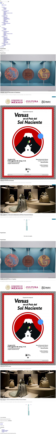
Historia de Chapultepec (7, 39)
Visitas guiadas (5, 15)
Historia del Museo (6, 38)
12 (28, 412)
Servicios (5, 14)
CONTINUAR (9, 420)
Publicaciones (4, 24)
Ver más (54, 96)
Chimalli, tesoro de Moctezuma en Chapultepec (10, 92)
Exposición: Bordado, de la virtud (8, 33)
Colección (5, 8)
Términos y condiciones (5, 430)
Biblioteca (5, 13)
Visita (2, 30)
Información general (6, 10)
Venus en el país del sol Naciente (7, 180)
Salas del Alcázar (6, 21)
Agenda (5, 12)
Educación (3, 22)
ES (1, 3)
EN (3, 3)
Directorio (3, 429)
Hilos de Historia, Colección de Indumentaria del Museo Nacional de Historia (16, 214)
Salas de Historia (6, 41)
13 (28, 413)
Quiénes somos (6, 16)
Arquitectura (5, 17)
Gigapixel (5, 9)
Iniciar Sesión (2, 46)
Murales (5, 20)
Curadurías (5, 7)
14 (28, 414)
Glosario (5, 44)
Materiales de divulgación (7, 23)
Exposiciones (5, 11)
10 (28, 411)
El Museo (3, 36)
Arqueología (5, 19)
